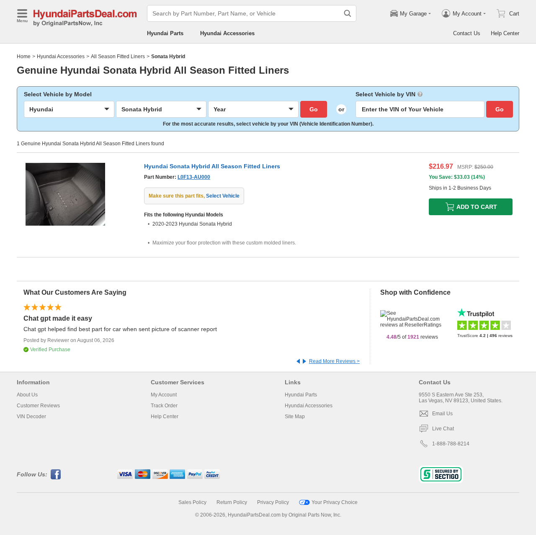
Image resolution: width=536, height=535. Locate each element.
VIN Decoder (31, 416)
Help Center (505, 33)
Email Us (442, 414)
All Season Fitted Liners (118, 56)
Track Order (164, 406)
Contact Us (466, 33)
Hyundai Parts (165, 33)
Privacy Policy (273, 502)
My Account (164, 395)
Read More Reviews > (334, 361)
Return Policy (231, 502)
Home (24, 56)
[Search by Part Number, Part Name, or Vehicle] (348, 13)
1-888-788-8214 (450, 444)
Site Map (295, 416)
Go (313, 109)
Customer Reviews (38, 406)
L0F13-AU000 (194, 177)
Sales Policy (192, 502)
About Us (27, 395)
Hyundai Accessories (227, 33)
